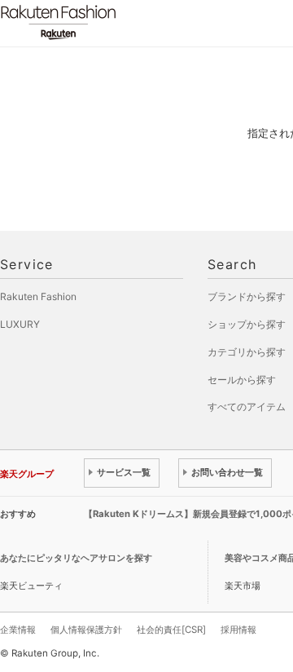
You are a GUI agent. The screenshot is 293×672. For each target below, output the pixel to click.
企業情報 (18, 629)
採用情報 (238, 629)
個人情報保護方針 (86, 629)
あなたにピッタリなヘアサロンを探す (76, 558)
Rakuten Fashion (126, 22)
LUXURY (20, 324)
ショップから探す (247, 324)
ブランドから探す (247, 296)
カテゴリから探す (247, 352)
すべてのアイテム (247, 406)
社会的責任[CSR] (171, 629)
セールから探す (242, 380)
